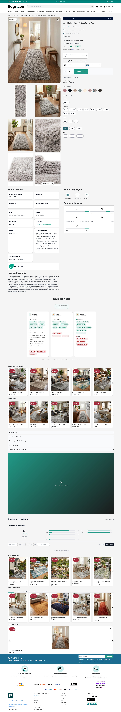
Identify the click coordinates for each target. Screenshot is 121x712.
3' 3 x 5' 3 (73, 109)
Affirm (35, 702)
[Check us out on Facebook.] (87, 696)
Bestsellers (36, 704)
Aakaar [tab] (34, 591)
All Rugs (10, 11)
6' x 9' (92, 109)
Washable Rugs (30, 11)
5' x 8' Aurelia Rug (77, 581)
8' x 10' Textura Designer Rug (16, 617)
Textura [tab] (11, 591)
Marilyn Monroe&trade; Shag (38, 15)
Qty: (65, 71)
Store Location (37, 698)
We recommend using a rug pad (80, 61)
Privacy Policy (106, 659)
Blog (35, 697)
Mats (73, 11)
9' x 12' (65, 113)
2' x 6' (65, 128)
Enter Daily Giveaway (39, 707)
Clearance (110, 11)
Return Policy (63, 702)
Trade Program (37, 706)
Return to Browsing (13, 15)
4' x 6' (80, 109)
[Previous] (9, 382)
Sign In (100, 6)
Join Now (109, 656)
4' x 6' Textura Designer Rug (37, 617)
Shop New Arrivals (60, 1)
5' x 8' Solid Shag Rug (56, 392)
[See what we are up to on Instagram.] (90, 696)
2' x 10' (72, 128)
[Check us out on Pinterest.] (96, 696)
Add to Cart (80, 71)
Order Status (110, 1)
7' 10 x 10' (80, 136)
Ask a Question (67, 77)
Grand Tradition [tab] (43, 591)
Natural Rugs (40, 11)
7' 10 (76, 121)
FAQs (62, 697)
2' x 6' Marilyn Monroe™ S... (15, 650)
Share (76, 77)
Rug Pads (67, 11)
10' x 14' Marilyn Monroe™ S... (58, 424)
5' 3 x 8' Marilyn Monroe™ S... (16, 424)
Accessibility (63, 704)
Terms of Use (11, 701)
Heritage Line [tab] (26, 591)
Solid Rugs (27, 15)
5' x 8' (86, 109)
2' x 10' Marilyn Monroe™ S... (79, 424)
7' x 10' (99, 109)
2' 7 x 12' (79, 128)
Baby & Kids (59, 11)
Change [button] (72, 82)
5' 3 (70, 121)
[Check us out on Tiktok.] (93, 696)
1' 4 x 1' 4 (66, 102)
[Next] (112, 382)
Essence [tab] (18, 591)
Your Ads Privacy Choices (15, 704)
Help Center (63, 698)
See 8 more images (48, 183)
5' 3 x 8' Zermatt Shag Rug (15, 392)
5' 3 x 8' (72, 136)
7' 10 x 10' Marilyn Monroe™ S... (38, 424)
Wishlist (108, 6)
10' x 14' (72, 113)
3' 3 (65, 121)
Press (62, 706)
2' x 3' (65, 109)
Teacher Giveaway (38, 709)
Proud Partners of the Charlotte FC (42, 693)
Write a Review (110, 544)
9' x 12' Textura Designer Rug (79, 617)
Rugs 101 (62, 700)
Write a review (78, 27)
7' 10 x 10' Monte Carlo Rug (100, 392)
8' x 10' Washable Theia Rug (79, 392)
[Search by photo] (29, 6)
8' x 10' (106, 109)
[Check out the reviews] (92, 704)
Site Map (36, 700)
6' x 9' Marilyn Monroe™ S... (100, 424)
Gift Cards (36, 695)
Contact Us (63, 693)
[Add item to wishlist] (25, 370)
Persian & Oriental (19, 11)
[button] (58, 20)
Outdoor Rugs (50, 11)
